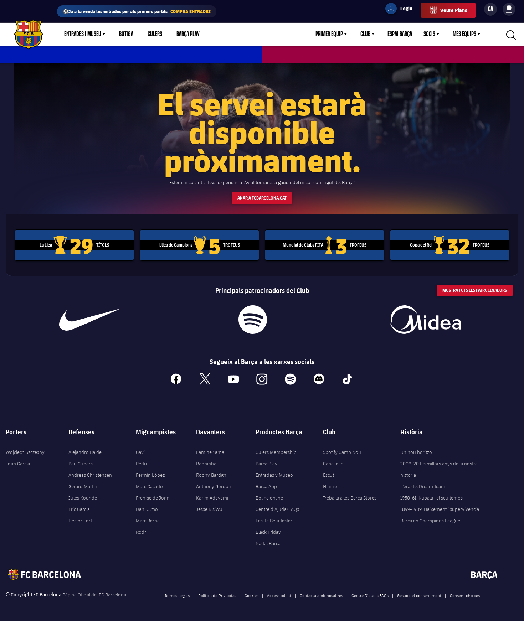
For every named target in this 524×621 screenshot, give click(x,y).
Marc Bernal (148, 520)
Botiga (126, 34)
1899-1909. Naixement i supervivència (439, 509)
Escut (328, 475)
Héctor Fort (80, 520)
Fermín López (150, 475)
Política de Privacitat (217, 595)
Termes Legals (177, 595)
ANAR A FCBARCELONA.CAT (262, 198)
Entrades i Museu (82, 34)
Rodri (141, 532)
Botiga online (269, 498)
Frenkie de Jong (152, 498)
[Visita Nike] (89, 319)
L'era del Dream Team (422, 486)
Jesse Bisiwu (209, 509)
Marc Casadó (149, 486)
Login (401, 9)
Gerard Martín (82, 486)
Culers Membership (276, 452)
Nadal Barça (268, 543)
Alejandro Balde (85, 452)
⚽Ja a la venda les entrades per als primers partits (137, 11)
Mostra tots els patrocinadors (474, 290)
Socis (429, 34)
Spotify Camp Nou (342, 452)
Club (365, 34)
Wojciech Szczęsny (25, 452)
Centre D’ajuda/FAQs (370, 595)
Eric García (79, 509)
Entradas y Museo (274, 475)
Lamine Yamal (210, 452)
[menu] (509, 9)
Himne (330, 486)
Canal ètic (333, 463)
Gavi (140, 452)
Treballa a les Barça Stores (349, 498)
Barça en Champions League (430, 520)
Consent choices (465, 595)
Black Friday (268, 532)
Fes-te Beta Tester (274, 520)
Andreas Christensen (90, 475)
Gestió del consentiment (419, 595)
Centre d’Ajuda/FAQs (277, 509)
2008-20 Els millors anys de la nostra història (439, 469)
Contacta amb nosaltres (321, 595)
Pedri (141, 463)
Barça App (266, 486)
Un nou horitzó (416, 452)
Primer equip (329, 34)
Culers (155, 34)
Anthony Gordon (213, 486)
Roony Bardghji (212, 475)
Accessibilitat (279, 595)
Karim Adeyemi (212, 498)
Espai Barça (399, 34)
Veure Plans (453, 10)
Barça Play (188, 34)
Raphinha (206, 463)
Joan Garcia (18, 463)
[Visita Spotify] (253, 319)
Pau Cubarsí (81, 463)
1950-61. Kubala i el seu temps (431, 498)
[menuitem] (509, 7)
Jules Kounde (82, 498)
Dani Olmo (147, 509)
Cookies (251, 595)
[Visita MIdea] (425, 319)
